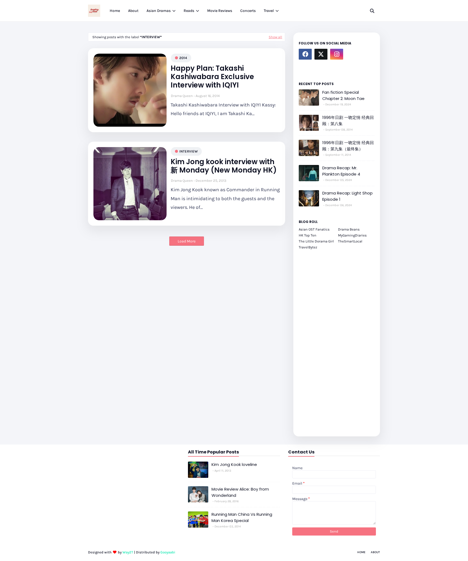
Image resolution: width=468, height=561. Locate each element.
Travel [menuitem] (269, 10)
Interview (188, 151)
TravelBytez (308, 247)
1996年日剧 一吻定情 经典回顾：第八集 (348, 121)
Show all (275, 37)
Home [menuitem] (115, 10)
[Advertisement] (337, 340)
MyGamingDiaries (352, 235)
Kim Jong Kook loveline (234, 464)
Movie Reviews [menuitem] (219, 10)
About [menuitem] (133, 10)
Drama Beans (349, 229)
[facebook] (305, 54)
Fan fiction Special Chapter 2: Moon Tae (343, 95)
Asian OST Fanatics (314, 229)
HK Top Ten (307, 235)
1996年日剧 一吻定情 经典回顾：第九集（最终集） (348, 146)
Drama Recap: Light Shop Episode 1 (347, 196)
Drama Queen (182, 96)
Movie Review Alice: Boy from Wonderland (240, 492)
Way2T (127, 552)
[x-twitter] (320, 54)
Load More (187, 241)
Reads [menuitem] (189, 10)
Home (361, 552)
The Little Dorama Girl (316, 241)
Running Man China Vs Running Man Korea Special (242, 517)
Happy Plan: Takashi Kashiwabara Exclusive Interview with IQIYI (212, 77)
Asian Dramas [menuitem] (159, 10)
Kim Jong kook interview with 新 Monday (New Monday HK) (224, 166)
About (375, 552)
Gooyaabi (167, 552)
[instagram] (336, 54)
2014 (183, 58)
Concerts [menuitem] (248, 10)
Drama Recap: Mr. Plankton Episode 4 (341, 171)
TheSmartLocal (350, 241)
